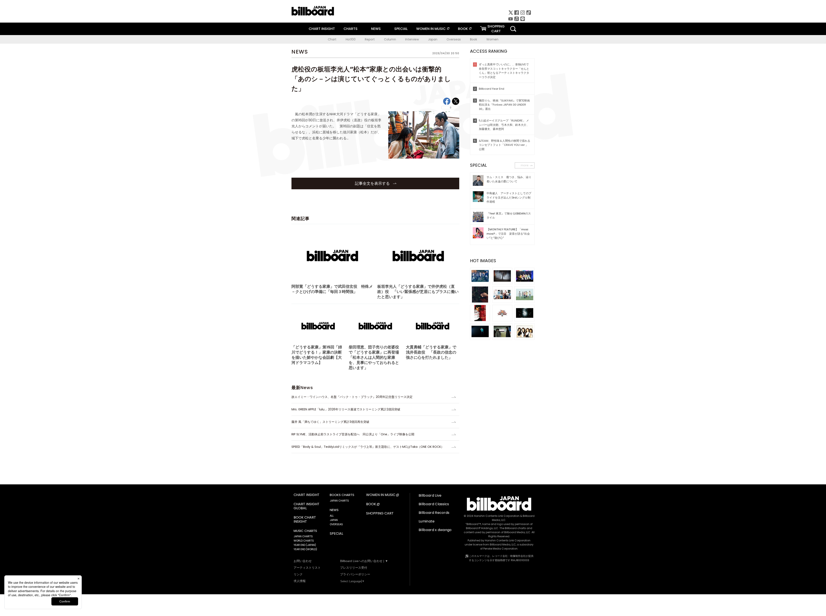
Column (390, 39)
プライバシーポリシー (355, 574)
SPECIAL (401, 28)
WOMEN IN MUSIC (431, 28)
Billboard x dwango (435, 529)
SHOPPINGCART (496, 29)
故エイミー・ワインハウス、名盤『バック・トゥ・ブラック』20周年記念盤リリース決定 (352, 397)
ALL (332, 515)
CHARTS (351, 28)
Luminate (427, 521)
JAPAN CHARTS (303, 536)
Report (370, 39)
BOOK (463, 28)
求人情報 (300, 581)
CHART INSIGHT (322, 28)
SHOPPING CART (380, 513)
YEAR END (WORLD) (305, 549)
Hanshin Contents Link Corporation (496, 516)
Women (492, 39)
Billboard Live (430, 495)
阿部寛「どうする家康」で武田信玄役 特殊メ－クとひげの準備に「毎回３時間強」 (332, 289)
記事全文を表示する (373, 183)
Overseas (454, 39)
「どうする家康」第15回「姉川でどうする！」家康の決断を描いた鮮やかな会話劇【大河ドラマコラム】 (316, 354)
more (525, 165)
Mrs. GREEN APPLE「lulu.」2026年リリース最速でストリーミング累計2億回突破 (345, 409)
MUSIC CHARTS (305, 531)
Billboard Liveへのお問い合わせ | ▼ (364, 561)
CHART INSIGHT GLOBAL (306, 506)
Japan (432, 39)
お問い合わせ (303, 561)
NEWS (376, 28)
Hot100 (351, 39)
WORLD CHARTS (304, 540)
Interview (412, 39)
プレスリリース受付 (353, 567)
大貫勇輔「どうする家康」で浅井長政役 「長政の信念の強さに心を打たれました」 (431, 352)
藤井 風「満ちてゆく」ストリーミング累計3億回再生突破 (330, 422)
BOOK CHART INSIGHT (305, 520)
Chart (332, 39)
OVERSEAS (336, 524)
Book (473, 39)
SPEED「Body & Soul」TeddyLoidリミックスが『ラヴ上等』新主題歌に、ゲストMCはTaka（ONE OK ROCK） (367, 447)
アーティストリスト (307, 567)
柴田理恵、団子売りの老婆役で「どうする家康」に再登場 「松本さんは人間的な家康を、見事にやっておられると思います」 (375, 357)
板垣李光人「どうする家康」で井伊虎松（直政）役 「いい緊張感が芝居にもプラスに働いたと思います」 (418, 291)
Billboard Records (434, 512)
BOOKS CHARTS (342, 495)
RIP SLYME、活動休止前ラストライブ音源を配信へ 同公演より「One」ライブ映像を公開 (352, 434)
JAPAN (334, 520)
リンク (298, 574)
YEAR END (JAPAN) (305, 545)
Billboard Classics (434, 504)
